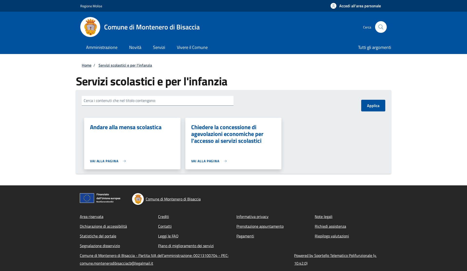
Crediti (163, 216)
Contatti (165, 226)
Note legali (323, 216)
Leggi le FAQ (168, 236)
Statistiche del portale (98, 236)
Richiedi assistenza (330, 226)
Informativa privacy (252, 216)
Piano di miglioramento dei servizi (186, 246)
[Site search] (381, 27)
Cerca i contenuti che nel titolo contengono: (120, 100)
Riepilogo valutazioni (332, 236)
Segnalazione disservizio (100, 246)
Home (86, 65)
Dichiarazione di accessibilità (103, 226)
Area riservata (91, 216)
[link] (109, 160)
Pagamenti (245, 236)
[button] (356, 6)
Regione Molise (91, 6)
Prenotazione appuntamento (260, 226)
